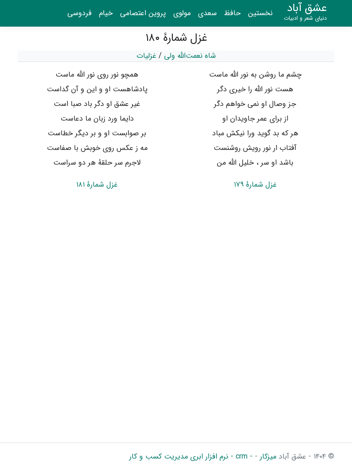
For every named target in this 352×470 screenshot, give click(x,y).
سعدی (207, 13)
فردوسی (79, 13)
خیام (106, 13)
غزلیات (146, 55)
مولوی (182, 13)
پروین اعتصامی (143, 13)
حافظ (232, 13)
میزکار (267, 456)
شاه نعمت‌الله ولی (190, 55)
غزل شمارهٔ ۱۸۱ (97, 184)
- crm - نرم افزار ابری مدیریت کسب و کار (191, 456)
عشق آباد (305, 11)
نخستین (260, 13)
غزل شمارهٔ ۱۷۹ (255, 184)
